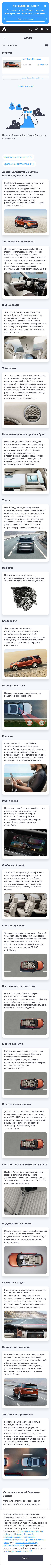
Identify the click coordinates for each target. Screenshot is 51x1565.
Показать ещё (25, 86)
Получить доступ (25, 19)
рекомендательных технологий (18, 1551)
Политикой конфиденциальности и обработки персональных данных (19, 1537)
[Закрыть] (45, 6)
